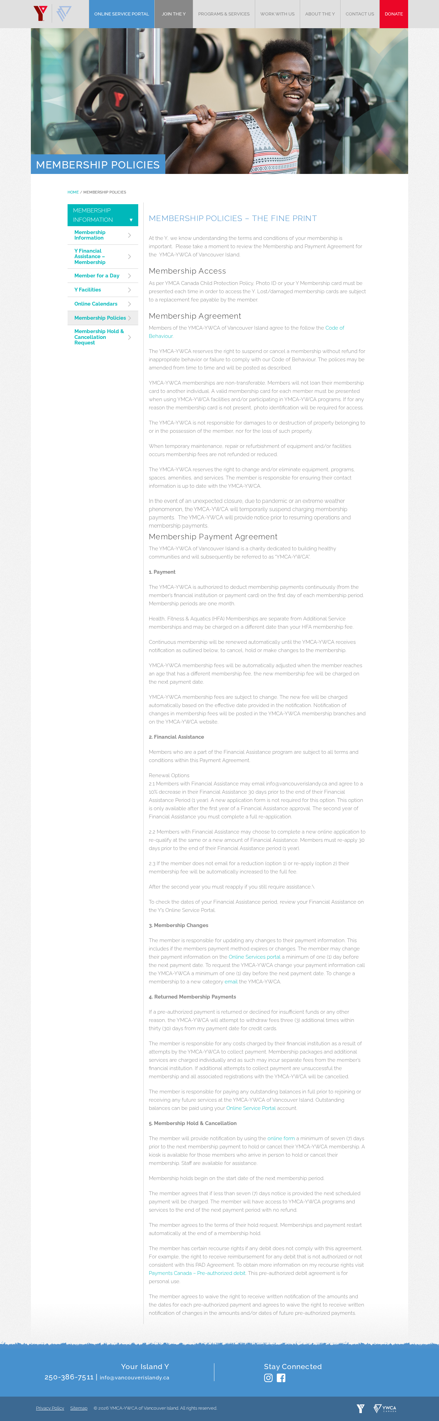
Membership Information (90, 235)
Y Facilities (87, 290)
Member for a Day (96, 276)
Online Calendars (95, 304)
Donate (394, 13)
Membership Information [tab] (93, 215)
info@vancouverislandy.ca (134, 1378)
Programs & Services (224, 13)
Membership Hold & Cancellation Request (99, 337)
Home (73, 192)
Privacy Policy (50, 1408)
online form (281, 1138)
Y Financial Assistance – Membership (90, 256)
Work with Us (277, 13)
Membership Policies (100, 318)
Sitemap (78, 1408)
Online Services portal (255, 957)
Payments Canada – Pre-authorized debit (197, 1273)
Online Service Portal (121, 13)
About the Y (320, 13)
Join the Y (174, 13)
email (231, 982)
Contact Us (360, 13)
